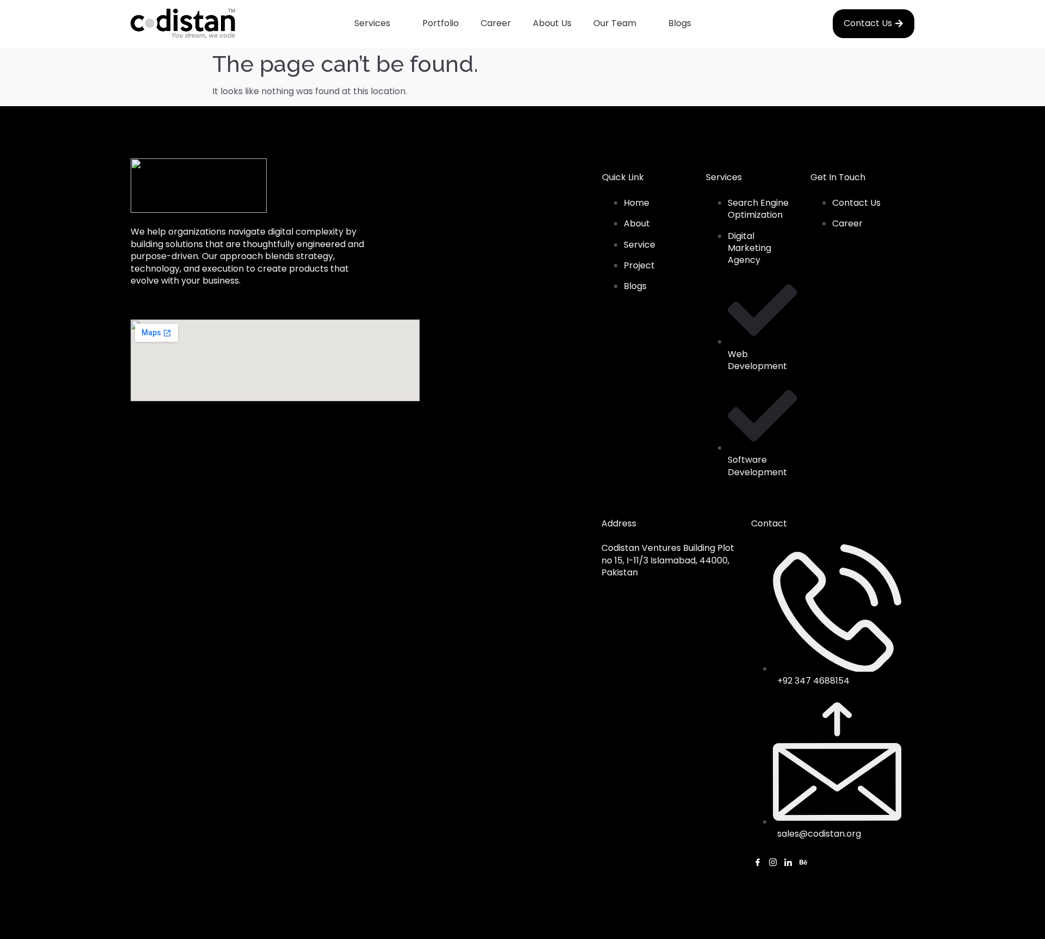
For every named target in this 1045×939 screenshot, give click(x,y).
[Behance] (803, 863)
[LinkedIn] (788, 863)
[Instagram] (773, 863)
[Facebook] (757, 863)
